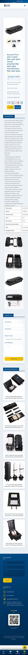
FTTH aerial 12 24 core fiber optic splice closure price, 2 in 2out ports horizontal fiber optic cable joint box (14, 514)
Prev (7, 29)
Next (21, 29)
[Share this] (8, 102)
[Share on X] (13, 102)
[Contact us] (25, 647)
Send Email (18, 107)
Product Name (9, 335)
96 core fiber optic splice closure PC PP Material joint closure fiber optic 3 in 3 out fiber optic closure (14, 426)
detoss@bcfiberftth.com (12, 599)
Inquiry (11, 107)
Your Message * (9, 342)
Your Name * (8, 322)
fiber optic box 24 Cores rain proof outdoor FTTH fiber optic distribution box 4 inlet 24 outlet (14, 544)
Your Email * (8, 329)
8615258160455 (10, 592)
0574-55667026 (10, 595)
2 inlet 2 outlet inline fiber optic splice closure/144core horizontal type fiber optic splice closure (14, 456)
